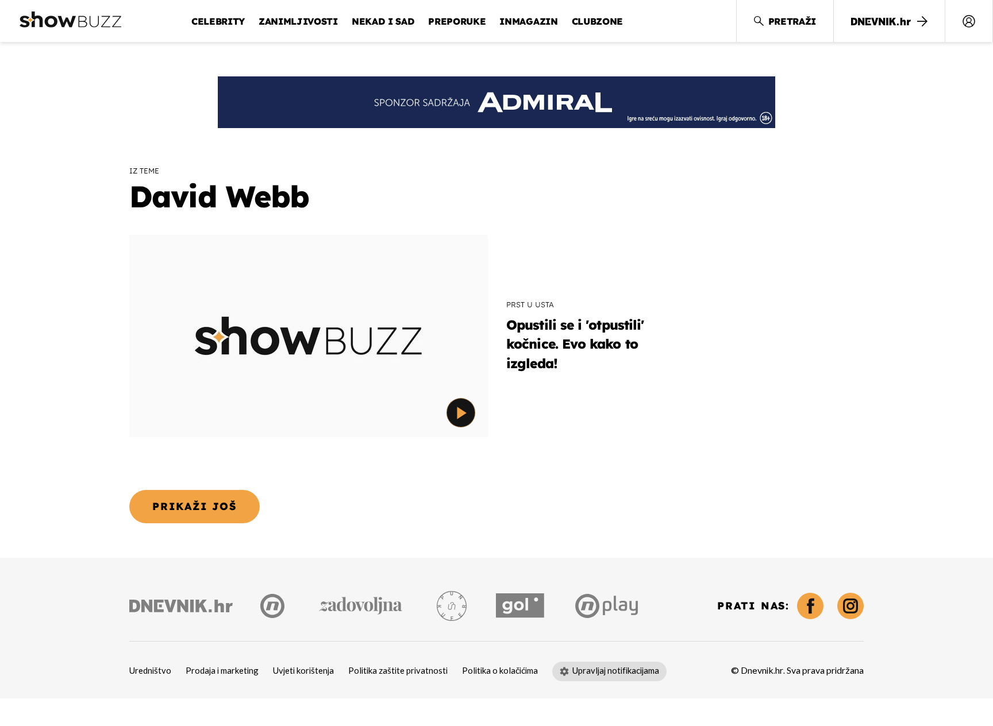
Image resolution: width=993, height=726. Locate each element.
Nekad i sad (383, 21)
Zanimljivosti (298, 21)
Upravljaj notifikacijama (615, 671)
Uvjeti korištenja (303, 671)
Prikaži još (194, 506)
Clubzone (597, 21)
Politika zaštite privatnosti (398, 671)
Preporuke (457, 21)
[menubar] (969, 21)
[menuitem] (969, 21)
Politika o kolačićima (500, 671)
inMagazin (528, 21)
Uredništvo (150, 671)
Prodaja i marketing (222, 671)
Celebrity (218, 21)
